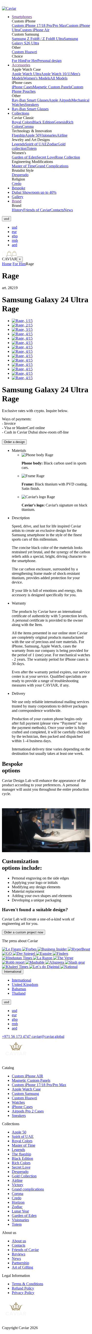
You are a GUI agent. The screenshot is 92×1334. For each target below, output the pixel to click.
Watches (18, 1102)
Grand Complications (51, 166)
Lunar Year (20, 1211)
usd (14, 227)
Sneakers (32, 104)
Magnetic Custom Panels (52, 87)
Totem (32, 148)
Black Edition (43, 122)
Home (7, 264)
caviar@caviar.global (48, 1036)
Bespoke (18, 188)
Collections (20, 113)
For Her (31, 61)
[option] (51, 227)
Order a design (14, 442)
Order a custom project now (23, 932)
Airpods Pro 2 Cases (28, 1111)
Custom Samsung (25, 1093)
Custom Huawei (24, 52)
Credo (16, 184)
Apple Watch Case (26, 1089)
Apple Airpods (60, 100)
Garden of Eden (24, 157)
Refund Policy (23, 1288)
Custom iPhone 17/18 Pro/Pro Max (39, 25)
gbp (15, 236)
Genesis (60, 122)
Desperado (20, 175)
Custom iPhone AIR (27, 1076)
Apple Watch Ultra (26, 74)
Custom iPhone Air (34, 30)
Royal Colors (22, 122)
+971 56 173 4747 (17, 1036)
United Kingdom (25, 984)
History (17, 210)
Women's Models (36, 78)
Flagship (18, 135)
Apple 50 (32, 135)
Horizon (18, 1202)
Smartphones (22, 17)
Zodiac (52, 144)
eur (14, 232)
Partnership (20, 1263)
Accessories (21, 65)
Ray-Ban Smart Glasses (30, 100)
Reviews (18, 1254)
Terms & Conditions (27, 1284)
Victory (17, 1185)
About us (19, 1241)
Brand (16, 201)
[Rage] (22, 321)
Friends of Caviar (36, 210)
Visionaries (48, 135)
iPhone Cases (22, 87)
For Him (18, 61)
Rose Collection (67, 157)
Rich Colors (21, 1163)
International (21, 980)
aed (14, 245)
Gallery (17, 197)
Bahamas (19, 989)
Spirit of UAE (36, 144)
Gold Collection (24, 1176)
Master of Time (23, 166)
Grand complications (28, 1189)
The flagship (21, 1154)
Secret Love (46, 157)
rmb (15, 240)
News (68, 210)
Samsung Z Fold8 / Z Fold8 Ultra (38, 39)
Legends (18, 144)
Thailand (19, 993)
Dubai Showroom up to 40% (34, 192)
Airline (62, 135)
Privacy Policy (23, 1293)
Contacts (57, 210)
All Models (58, 78)
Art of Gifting (22, 1267)
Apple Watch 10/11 (56, 74)
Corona (28, 126)
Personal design (49, 61)
